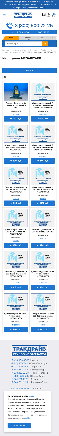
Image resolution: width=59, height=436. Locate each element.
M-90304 (16, 156)
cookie (31, 396)
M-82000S (16, 325)
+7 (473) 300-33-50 (20, 366)
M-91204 (16, 283)
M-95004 (43, 325)
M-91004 (16, 199)
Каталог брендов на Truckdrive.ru (37, 50)
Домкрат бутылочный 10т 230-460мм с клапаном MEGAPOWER (16, 189)
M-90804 (43, 199)
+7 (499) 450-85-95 (20, 360)
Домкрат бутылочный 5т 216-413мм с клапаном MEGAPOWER (16, 232)
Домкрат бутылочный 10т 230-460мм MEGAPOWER (43, 231)
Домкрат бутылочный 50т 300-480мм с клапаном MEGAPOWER (43, 316)
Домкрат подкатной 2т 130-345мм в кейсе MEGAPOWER (16, 316)
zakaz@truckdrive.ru (21, 388)
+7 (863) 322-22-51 (20, 382)
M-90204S (43, 114)
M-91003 (43, 238)
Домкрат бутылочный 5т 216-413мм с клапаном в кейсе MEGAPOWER (43, 147)
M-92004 (16, 114)
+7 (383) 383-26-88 (20, 376)
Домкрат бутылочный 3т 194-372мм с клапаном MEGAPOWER (16, 147)
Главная (6, 50)
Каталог (16, 50)
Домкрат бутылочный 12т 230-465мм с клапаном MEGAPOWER (16, 274)
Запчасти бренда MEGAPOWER (16, 52)
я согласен (19, 425)
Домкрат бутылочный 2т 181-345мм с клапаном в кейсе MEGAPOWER (43, 105)
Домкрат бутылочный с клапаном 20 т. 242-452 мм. (16, 105)
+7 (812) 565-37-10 (20, 363)
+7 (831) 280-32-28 (20, 373)
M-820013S (43, 283)
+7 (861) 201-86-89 (20, 379)
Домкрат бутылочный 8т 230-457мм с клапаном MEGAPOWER (43, 189)
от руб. (16, 119)
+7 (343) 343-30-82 (20, 369)
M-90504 (16, 241)
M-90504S (43, 156)
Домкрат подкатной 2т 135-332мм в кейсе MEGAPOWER (43, 274)
